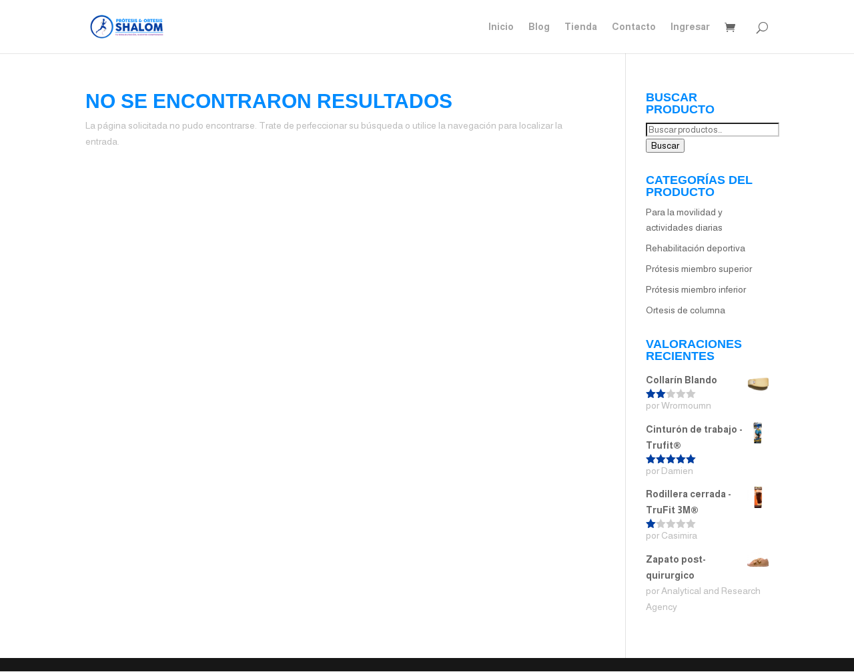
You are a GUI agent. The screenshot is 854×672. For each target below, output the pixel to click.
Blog (539, 27)
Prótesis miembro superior (699, 268)
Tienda (580, 27)
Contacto (634, 27)
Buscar (665, 146)
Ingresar (690, 27)
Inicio (501, 27)
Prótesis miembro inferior (696, 289)
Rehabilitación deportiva (695, 248)
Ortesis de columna (685, 310)
